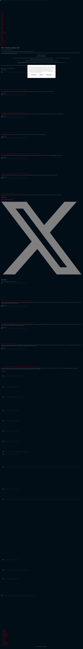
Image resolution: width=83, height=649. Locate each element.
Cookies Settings (33, 74)
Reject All (41, 74)
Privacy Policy (50, 71)
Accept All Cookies (49, 74)
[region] (41, 71)
